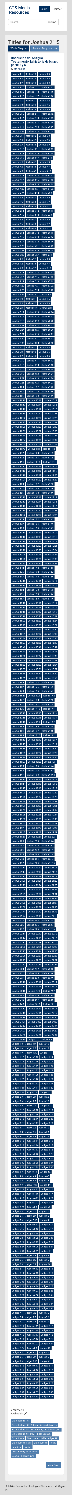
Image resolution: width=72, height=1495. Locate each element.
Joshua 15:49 (18, 660)
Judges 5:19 (32, 1233)
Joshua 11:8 (47, 457)
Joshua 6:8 (17, 228)
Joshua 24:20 (50, 1017)
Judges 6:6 (30, 1260)
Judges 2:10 (31, 1105)
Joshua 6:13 (47, 233)
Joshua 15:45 (50, 651)
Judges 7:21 (47, 1339)
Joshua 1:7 (17, 83)
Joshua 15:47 (34, 656)
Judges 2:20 (47, 1119)
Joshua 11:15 (18, 471)
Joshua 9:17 (33, 369)
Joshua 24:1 (34, 991)
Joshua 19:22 (50, 792)
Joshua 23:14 (34, 986)
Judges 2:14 (47, 1110)
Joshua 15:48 (50, 656)
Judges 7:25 (18, 1348)
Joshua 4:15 (33, 180)
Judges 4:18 (18, 1198)
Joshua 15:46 (18, 656)
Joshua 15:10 (18, 603)
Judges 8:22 (32, 1379)
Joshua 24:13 (34, 1008)
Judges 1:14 (47, 1057)
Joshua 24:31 (34, 1035)
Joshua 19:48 (34, 832)
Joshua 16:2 (33, 682)
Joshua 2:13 (18, 118)
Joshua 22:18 (34, 942)
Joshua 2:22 (18, 131)
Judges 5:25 (32, 1242)
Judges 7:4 (17, 1317)
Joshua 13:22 (18, 550)
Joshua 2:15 (47, 118)
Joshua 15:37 (18, 643)
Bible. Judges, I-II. (49, 1438)
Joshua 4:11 (18, 175)
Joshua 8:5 (44, 299)
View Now (53, 1465)
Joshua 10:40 (18, 444)
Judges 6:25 (47, 1286)
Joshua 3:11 (33, 149)
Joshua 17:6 (18, 704)
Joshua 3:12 (47, 149)
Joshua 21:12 (34, 867)
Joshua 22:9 (33, 929)
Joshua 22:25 (50, 951)
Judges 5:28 (32, 1247)
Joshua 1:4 (17, 78)
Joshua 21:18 (34, 876)
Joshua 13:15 (50, 537)
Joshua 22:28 (50, 956)
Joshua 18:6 (18, 731)
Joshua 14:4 (18, 572)
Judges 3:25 (18, 1163)
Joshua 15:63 (50, 678)
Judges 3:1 (17, 1127)
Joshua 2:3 (44, 100)
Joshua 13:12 (50, 532)
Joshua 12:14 (34, 502)
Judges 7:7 (17, 1321)
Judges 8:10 (31, 1361)
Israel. (53, 1443)
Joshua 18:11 (49, 735)
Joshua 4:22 (47, 189)
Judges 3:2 (30, 1127)
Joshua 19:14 (18, 784)
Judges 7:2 (30, 1313)
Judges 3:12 (47, 1141)
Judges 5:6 (17, 1216)
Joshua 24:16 (34, 1013)
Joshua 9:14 (33, 365)
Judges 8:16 (32, 1370)
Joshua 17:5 (47, 700)
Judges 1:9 (17, 1053)
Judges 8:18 (18, 1374)
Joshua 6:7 (44, 224)
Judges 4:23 (47, 1202)
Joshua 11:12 (18, 466)
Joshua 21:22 (50, 881)
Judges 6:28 (47, 1291)
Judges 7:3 (44, 1313)
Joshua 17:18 (18, 722)
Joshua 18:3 (18, 726)
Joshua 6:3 (31, 219)
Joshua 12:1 (18, 484)
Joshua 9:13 (18, 365)
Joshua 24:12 (18, 1008)
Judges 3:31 (18, 1172)
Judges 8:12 (18, 1366)
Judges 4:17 (47, 1194)
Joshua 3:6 (44, 140)
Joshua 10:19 (18, 413)
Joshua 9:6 (44, 352)
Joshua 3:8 (31, 145)
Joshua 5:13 (47, 211)
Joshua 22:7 (47, 925)
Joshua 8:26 (47, 330)
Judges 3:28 (18, 1167)
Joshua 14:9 (47, 577)
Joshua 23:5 (33, 973)
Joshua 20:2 (18, 841)
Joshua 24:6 (18, 1000)
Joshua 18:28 (34, 762)
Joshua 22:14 (18, 938)
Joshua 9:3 (44, 347)
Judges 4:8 (44, 1180)
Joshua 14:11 (34, 581)
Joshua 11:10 (33, 462)
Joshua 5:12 (33, 211)
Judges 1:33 (18, 1088)
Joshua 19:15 (34, 784)
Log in (44, 9)
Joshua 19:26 (18, 801)
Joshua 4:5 (17, 167)
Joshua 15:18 (50, 612)
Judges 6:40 (47, 1308)
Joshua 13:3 (47, 519)
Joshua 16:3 (47, 682)
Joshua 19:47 (18, 832)
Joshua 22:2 (18, 920)
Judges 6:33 (32, 1299)
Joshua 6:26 (18, 255)
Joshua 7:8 (17, 268)
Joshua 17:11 (49, 709)
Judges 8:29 (47, 1388)
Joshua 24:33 (18, 1039)
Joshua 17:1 (34, 696)
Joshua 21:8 (18, 863)
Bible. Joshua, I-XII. (21, 1421)
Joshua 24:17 (50, 1013)
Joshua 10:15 (50, 405)
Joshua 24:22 (34, 1022)
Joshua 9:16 (18, 369)
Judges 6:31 (47, 1295)
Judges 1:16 (32, 1061)
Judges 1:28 (32, 1079)
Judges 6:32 (18, 1299)
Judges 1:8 (44, 1048)
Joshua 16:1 (18, 682)
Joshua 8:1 (32, 294)
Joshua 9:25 (18, 383)
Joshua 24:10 (33, 1004)
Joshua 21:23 (18, 885)
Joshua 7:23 (18, 290)
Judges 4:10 (31, 1185)
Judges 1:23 (47, 1070)
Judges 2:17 (47, 1114)
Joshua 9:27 (47, 383)
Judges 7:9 (44, 1321)
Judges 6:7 (44, 1260)
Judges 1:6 (17, 1048)
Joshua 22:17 (18, 942)
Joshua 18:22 (34, 753)
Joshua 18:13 (34, 740)
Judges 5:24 (18, 1242)
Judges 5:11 (46, 1220)
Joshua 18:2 (49, 722)
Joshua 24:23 (50, 1022)
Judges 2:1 (32, 1092)
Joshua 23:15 (50, 986)
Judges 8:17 (47, 1370)
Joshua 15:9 (47, 599)
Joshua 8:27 (18, 334)
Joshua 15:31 (18, 634)
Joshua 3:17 (33, 158)
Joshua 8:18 (18, 321)
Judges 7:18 (47, 1335)
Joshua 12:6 (47, 488)
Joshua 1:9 (44, 83)
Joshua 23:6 (47, 973)
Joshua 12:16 (18, 506)
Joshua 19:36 (34, 815)
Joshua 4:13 (47, 175)
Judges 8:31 (32, 1392)
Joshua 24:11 (49, 1004)
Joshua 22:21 (34, 947)
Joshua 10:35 (34, 435)
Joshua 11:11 (49, 462)
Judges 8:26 (47, 1383)
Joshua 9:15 (47, 365)
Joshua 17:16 (34, 718)
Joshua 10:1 (18, 387)
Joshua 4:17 (18, 184)
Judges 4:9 (17, 1185)
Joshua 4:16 (47, 180)
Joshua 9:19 (18, 374)
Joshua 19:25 (50, 797)
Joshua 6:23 (18, 250)
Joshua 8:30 (18, 338)
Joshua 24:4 (33, 995)
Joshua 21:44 (18, 916)
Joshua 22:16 (50, 938)
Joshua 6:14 (18, 237)
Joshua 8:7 (31, 303)
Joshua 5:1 (46, 193)
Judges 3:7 (17, 1136)
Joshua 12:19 (18, 510)
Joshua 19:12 (34, 779)
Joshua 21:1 (47, 850)
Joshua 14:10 (18, 581)
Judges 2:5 (44, 1097)
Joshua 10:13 (18, 405)
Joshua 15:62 (34, 678)
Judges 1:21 (18, 1070)
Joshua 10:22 (18, 418)
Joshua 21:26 (18, 889)
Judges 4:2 (45, 1172)
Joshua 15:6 (47, 594)
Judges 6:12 (32, 1269)
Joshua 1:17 (33, 96)
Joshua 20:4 (47, 841)
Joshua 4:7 (44, 167)
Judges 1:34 (32, 1088)
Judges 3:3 (44, 1127)
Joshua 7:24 (33, 290)
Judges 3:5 (30, 1132)
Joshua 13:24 (50, 550)
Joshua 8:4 (31, 299)
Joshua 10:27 (50, 422)
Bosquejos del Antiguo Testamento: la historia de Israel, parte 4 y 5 (34, 61)
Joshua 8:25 (33, 330)
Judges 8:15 (18, 1370)
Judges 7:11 (32, 1326)
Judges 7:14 (32, 1330)
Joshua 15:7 (18, 599)
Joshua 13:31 (18, 563)
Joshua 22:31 (50, 960)
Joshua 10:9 (47, 396)
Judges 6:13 (47, 1269)
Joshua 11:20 (50, 475)
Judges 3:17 (32, 1150)
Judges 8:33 (18, 1396)
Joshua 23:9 (47, 978)
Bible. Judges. (40, 1443)
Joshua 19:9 (33, 775)
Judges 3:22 (18, 1158)
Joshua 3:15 (47, 153)
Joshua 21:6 (33, 859)
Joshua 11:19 (34, 475)
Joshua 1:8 (31, 83)
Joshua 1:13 (18, 92)
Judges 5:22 (32, 1238)
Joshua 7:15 (33, 277)
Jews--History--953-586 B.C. (25, 1451)
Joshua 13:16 (18, 541)
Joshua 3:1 (17, 136)
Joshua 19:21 (34, 792)
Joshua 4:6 (31, 167)
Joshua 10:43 (18, 449)
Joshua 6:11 (18, 233)
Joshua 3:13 (18, 153)
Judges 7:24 (47, 1343)
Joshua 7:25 (47, 290)
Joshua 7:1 (46, 255)
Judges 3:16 (18, 1150)
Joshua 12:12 (50, 497)
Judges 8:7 (30, 1357)
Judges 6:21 (32, 1282)
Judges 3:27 (47, 1163)
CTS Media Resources (19, 10)
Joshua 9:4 (17, 352)
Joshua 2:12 (47, 114)
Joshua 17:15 (18, 718)
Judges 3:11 (32, 1141)
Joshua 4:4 (44, 162)
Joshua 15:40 (18, 647)
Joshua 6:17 (18, 241)
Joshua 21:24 (34, 885)
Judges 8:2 (45, 1348)
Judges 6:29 (18, 1295)
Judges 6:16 (47, 1273)
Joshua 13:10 (18, 532)
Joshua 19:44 (18, 828)
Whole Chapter (18, 48)
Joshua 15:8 (33, 599)
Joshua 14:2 (33, 568)
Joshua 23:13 (18, 986)
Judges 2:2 (45, 1092)
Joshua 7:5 (17, 264)
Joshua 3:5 (31, 140)
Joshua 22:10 (48, 929)
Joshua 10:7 (18, 396)
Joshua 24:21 (18, 1022)
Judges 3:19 (18, 1154)
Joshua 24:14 (50, 1008)
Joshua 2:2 (31, 100)
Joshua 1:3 (44, 74)
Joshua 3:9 (44, 145)
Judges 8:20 (47, 1374)
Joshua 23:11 (34, 982)
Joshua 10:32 (34, 431)
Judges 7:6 (44, 1317)
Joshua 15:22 (18, 621)
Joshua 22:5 (18, 925)
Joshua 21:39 (34, 907)
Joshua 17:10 (33, 709)
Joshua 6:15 (33, 237)
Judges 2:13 (32, 1110)
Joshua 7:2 (17, 259)
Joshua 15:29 (34, 629)
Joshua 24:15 (18, 1013)
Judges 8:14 (47, 1366)
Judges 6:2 (17, 1255)
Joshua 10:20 (34, 413)
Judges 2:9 (17, 1105)
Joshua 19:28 (50, 801)
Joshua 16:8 (33, 691)
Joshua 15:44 (34, 651)
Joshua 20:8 (18, 850)
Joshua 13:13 (18, 537)
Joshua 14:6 (47, 572)
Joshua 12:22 (18, 515)
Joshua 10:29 (34, 427)
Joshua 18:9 (18, 735)
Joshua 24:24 (18, 1026)
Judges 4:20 (47, 1198)
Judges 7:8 (30, 1321)
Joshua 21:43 (50, 912)
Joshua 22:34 (50, 964)
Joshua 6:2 (17, 219)
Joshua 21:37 (50, 903)
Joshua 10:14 (34, 405)
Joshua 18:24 (18, 757)
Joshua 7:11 (18, 272)
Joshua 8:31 (33, 338)
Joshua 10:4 (18, 391)
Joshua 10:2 (33, 387)
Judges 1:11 (46, 1053)
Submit (52, 22)
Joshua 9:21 (47, 374)
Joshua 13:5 (33, 524)
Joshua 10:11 (34, 400)
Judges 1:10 (31, 1053)
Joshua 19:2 (18, 766)
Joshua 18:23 (50, 753)
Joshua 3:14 (33, 153)
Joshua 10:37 (18, 440)
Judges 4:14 (47, 1189)
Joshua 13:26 (34, 554)
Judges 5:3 (17, 1211)
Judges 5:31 (32, 1251)
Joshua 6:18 (33, 241)
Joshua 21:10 (48, 863)
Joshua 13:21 (50, 546)
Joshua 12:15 (50, 502)
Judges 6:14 (18, 1273)
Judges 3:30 (47, 1167)
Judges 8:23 (47, 1379)
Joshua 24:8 (47, 1000)
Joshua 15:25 (18, 625)
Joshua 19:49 (50, 832)
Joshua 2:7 (17, 109)
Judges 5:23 (47, 1238)
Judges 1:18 (18, 1066)
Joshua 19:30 (34, 806)
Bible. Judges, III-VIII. (21, 1443)
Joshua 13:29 (34, 559)
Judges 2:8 (44, 1101)
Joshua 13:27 (50, 554)
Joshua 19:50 (18, 837)
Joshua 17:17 (50, 718)
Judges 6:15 (32, 1273)
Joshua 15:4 (18, 594)
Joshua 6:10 (45, 228)
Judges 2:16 (32, 1114)
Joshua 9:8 (31, 356)
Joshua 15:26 (34, 625)
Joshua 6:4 (44, 219)
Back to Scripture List (45, 48)
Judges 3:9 (44, 1136)
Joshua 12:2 (33, 484)
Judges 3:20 (32, 1154)
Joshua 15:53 (34, 665)
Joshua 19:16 (50, 784)
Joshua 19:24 (34, 797)
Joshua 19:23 (18, 797)
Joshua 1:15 (47, 92)
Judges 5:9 (17, 1220)
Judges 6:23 (18, 1286)
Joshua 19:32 (18, 810)
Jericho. (27, 1447)
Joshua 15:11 (34, 603)
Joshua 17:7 (33, 704)
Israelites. (16, 1447)
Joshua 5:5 (17, 202)
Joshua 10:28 (18, 427)
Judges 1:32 (47, 1083)
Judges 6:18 (32, 1277)
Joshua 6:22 (47, 246)
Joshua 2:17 (33, 122)
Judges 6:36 (32, 1304)
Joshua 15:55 (18, 669)
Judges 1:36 (18, 1092)
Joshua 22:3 (33, 920)
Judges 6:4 (44, 1255)
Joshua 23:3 (47, 969)
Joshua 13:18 (50, 541)
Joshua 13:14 (34, 537)
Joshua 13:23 (34, 550)
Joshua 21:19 (50, 876)
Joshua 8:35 (47, 343)
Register (57, 9)
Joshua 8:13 (33, 312)
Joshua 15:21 (50, 616)
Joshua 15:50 (34, 660)
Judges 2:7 (30, 1101)
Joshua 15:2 (33, 590)
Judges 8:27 (18, 1388)
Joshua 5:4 (44, 197)
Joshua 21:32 (18, 898)
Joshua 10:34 (18, 435)
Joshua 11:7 (33, 457)
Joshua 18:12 (18, 740)
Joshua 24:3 (18, 995)
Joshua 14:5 (33, 572)
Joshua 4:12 (33, 175)
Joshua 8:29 (47, 334)
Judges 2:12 (18, 1110)
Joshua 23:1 (18, 969)
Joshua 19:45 (34, 828)
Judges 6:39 (32, 1308)
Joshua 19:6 (33, 770)
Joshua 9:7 (17, 356)
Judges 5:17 (47, 1229)
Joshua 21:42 (34, 912)
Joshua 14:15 (50, 585)
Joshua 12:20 (34, 510)
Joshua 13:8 (33, 528)
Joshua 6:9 (31, 228)
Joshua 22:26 (18, 956)
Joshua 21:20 (18, 881)
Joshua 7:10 (45, 268)
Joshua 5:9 (31, 206)
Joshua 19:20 (18, 792)
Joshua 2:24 (47, 131)
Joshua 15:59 (34, 673)
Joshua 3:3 (44, 136)
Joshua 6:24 (33, 250)
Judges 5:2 (45, 1207)
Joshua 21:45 (34, 916)
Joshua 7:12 (33, 272)
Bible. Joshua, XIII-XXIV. (23, 1434)
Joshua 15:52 (18, 665)
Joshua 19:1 (50, 762)
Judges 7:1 (17, 1313)
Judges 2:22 (32, 1123)
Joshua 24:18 (18, 1017)
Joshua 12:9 (47, 493)
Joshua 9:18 (47, 369)
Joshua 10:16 (18, 409)
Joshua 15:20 (34, 616)
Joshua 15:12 (50, 603)
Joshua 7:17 (18, 281)
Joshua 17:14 (50, 713)
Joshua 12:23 (34, 515)
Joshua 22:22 (50, 947)
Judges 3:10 (18, 1141)
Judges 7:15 (47, 1330)
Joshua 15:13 (18, 607)
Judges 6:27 (32, 1291)
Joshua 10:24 (50, 418)
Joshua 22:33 (34, 964)
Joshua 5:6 (31, 202)
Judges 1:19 (32, 1066)
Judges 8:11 (46, 1361)
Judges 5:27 (18, 1247)
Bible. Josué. (18, 1438)
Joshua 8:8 (44, 303)
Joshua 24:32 (50, 1035)
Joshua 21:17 (18, 876)
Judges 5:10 (31, 1220)
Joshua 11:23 (50, 480)
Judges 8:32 (47, 1392)
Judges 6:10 (45, 1264)
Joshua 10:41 (34, 444)
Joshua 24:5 (47, 995)
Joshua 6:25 (47, 250)
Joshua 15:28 (18, 629)
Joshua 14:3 (47, 568)
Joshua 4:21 (33, 189)
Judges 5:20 (47, 1233)
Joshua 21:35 (18, 903)
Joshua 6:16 (47, 237)
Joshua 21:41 (18, 912)
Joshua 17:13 (34, 713)
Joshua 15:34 (18, 638)
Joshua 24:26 (50, 1026)
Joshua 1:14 (33, 92)
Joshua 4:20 (18, 189)
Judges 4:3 (17, 1176)
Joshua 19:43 (50, 823)
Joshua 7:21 (33, 286)
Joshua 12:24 (50, 515)
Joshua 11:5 (47, 453)
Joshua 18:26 (50, 757)
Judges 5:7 (30, 1216)
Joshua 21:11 (18, 867)
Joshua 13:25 (18, 554)
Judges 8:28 (32, 1388)
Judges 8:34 (32, 1396)
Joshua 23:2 (33, 969)
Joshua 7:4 (44, 259)
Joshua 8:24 (18, 330)
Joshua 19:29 (18, 806)
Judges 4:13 (32, 1189)
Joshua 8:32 (47, 338)
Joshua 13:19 (18, 546)
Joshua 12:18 (50, 506)
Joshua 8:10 (32, 308)
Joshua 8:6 (17, 303)
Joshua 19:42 (34, 823)
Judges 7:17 (32, 1335)
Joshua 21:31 (50, 894)
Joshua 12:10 (18, 497)
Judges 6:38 (18, 1308)
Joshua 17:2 (49, 696)
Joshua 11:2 (49, 449)
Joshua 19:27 (34, 801)
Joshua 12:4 (18, 488)
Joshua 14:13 (18, 585)
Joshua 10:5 (33, 391)
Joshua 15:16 (18, 612)
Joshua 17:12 (18, 713)
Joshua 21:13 (50, 867)
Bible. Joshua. (44, 1434)
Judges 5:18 (18, 1233)
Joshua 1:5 (31, 78)
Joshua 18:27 (18, 762)
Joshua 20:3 (33, 841)
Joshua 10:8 (33, 396)
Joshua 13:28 (18, 559)
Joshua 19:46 (50, 828)
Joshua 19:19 (50, 788)
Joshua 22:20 (18, 947)
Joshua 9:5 (31, 352)
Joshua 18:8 (47, 731)
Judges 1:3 (17, 1044)
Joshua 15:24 (50, 621)
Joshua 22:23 (18, 951)
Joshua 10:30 (50, 427)
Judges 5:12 (18, 1224)
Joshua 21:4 (47, 854)
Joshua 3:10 (18, 149)
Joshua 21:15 (34, 872)
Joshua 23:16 (18, 991)
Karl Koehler (19, 69)
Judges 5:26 (47, 1242)
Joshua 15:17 (34, 612)
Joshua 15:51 (50, 660)
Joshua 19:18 (34, 788)
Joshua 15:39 (50, 643)
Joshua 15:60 (50, 673)
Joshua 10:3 (47, 387)
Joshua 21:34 (50, 898)
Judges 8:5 (44, 1352)
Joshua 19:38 (18, 819)
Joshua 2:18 (47, 122)
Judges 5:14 (47, 1224)
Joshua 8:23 (47, 325)
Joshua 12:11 (34, 497)
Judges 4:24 (18, 1207)
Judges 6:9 (30, 1264)
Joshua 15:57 (50, 669)
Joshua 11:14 (50, 466)
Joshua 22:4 (47, 920)
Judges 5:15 (18, 1229)
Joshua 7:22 (47, 286)
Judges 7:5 (30, 1317)
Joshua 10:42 (50, 444)
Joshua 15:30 (50, 629)
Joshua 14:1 (18, 568)
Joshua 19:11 (18, 779)
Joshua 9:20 (33, 374)
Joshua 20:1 (50, 837)
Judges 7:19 (18, 1339)
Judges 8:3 (17, 1352)
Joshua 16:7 (18, 691)
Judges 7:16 (18, 1335)
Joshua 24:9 (18, 1004)
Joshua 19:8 (18, 775)
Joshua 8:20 (47, 321)
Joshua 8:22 (33, 325)
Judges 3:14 (32, 1145)
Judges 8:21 (18, 1379)
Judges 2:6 (17, 1101)
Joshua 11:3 (18, 453)
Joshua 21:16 (50, 872)
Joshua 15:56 (34, 669)
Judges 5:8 (44, 1216)
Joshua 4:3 (31, 162)
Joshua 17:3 (18, 700)
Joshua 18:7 (33, 731)
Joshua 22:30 (34, 960)
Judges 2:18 (18, 1119)
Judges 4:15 (18, 1194)
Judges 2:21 (18, 1123)
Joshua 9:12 (47, 361)
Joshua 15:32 (34, 634)
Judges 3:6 (44, 1132)
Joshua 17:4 (33, 700)
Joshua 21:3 (33, 854)
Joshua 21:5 (18, 859)
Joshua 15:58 (18, 673)
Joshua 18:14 (50, 740)
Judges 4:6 (17, 1180)
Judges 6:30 (32, 1295)
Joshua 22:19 (50, 942)
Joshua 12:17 (34, 506)
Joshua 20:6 (33, 845)
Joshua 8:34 (33, 343)
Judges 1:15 (18, 1061)
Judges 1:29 (47, 1079)
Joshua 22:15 (34, 938)
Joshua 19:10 (48, 775)
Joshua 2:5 (31, 105)
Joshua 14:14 (34, 585)
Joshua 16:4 (18, 687)
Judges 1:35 (47, 1088)
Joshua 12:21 (50, 510)
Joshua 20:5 (18, 845)
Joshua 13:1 (18, 519)
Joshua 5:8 (17, 206)
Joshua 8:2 (45, 294)
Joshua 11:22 (34, 480)
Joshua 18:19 (34, 748)
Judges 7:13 (18, 1330)
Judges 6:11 (18, 1269)
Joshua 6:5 (17, 224)
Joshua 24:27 (18, 1031)
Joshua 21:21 (34, 881)
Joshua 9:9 (44, 356)
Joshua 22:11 (18, 934)
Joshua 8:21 (18, 325)
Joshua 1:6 (44, 78)
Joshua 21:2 (18, 854)
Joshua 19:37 (50, 815)
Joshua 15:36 (50, 638)
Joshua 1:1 (17, 74)
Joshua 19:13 (50, 779)
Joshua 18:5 (47, 726)
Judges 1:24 (18, 1075)
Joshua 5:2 (17, 197)
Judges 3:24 (47, 1158)
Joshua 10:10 (18, 400)
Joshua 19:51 (34, 837)
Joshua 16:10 (18, 696)
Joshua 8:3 (17, 299)
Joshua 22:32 (18, 964)
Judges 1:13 (32, 1057)
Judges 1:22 (32, 1070)
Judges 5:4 (30, 1211)
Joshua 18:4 (33, 726)
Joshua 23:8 (33, 978)
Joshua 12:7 (18, 493)
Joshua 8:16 (33, 316)
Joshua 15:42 (50, 647)
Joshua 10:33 (50, 431)
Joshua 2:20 (33, 127)
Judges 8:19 (32, 1374)
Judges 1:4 (30, 1044)
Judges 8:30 (18, 1392)
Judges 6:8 (17, 1264)
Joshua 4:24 (33, 193)
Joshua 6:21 (33, 246)
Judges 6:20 (18, 1282)
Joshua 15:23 (34, 621)
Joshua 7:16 (47, 277)
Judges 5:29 (47, 1247)
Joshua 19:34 (50, 810)
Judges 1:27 (18, 1079)
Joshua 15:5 (33, 594)
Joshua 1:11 (33, 87)
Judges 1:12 (18, 1057)
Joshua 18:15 (18, 744)
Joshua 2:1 (17, 100)
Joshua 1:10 (18, 87)
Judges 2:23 (47, 1123)
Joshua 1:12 (47, 87)
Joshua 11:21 (18, 480)
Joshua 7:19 (47, 281)
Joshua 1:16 (18, 96)
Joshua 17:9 (18, 709)
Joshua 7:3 (31, 259)
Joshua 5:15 (33, 215)
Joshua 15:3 (47, 590)
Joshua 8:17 (47, 316)
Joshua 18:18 (18, 748)
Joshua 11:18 (18, 475)
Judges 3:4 (17, 1132)
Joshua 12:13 (18, 502)
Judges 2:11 (46, 1105)
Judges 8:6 (17, 1357)
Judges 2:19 (32, 1119)
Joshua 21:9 (33, 863)
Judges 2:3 (17, 1097)
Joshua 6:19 (47, 241)
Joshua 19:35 (18, 815)
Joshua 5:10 (45, 206)
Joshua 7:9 (31, 268)
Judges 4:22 (32, 1202)
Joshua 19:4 (47, 766)
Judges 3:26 (32, 1163)
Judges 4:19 (32, 1198)
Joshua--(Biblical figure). (23, 1456)
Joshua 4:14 (18, 180)
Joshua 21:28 (50, 889)
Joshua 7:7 (44, 264)
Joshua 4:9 (31, 171)
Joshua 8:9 (17, 308)
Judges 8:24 (18, 1383)
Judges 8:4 (30, 1352)
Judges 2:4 (30, 1097)
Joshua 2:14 (33, 118)
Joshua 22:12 (34, 934)
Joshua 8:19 (33, 321)
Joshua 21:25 (50, 885)
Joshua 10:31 (18, 431)
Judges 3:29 (32, 1167)
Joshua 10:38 (34, 440)
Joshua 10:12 (50, 400)
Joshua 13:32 (34, 563)
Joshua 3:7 (17, 145)
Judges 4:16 (32, 1194)
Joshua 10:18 (50, 409)
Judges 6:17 (18, 1277)
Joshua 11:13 (34, 466)
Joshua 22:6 (33, 925)
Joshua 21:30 (34, 894)
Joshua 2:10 (18, 114)
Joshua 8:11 (46, 308)
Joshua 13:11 (34, 532)
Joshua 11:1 (34, 449)
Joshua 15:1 (18, 590)
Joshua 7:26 (18, 294)
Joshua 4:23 (18, 193)
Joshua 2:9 (44, 109)
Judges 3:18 (47, 1150)
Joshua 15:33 (50, 634)
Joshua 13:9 (47, 528)
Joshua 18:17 (50, 744)
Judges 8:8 (44, 1357)
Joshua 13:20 (34, 546)
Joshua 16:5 (33, 687)
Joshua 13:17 (34, 541)
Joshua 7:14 (18, 277)
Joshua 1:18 (47, 96)
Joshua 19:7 (47, 770)
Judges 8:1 (32, 1348)
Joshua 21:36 (34, 903)
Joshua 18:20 (50, 748)
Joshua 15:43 (18, 651)
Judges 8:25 (32, 1383)
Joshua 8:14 (47, 312)
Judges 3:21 (47, 1154)
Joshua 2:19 (18, 127)
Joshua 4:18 (33, 184)
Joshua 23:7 (18, 978)
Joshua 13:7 (18, 528)
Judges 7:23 (32, 1343)
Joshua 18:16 (34, 744)
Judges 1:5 (44, 1044)
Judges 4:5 (44, 1176)
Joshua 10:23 (34, 418)
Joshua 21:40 (50, 907)
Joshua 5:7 (44, 202)
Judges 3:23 (32, 1158)
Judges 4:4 (30, 1176)
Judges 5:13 (32, 1224)
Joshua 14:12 (50, 581)
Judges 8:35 (47, 1396)
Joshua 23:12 (50, 982)
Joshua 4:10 (45, 171)
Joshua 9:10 (18, 361)
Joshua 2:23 (33, 131)
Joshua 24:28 (34, 1031)
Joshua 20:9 (33, 850)
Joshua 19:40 (50, 819)
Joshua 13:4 (18, 524)
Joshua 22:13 (50, 934)
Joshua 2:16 (18, 122)
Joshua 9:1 (17, 347)
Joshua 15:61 (18, 678)
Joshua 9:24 (47, 378)
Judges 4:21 (18, 1202)
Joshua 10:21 (50, 413)
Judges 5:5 (44, 1211)
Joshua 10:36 (50, 435)
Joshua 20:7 (47, 845)
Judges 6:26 (18, 1291)
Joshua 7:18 (33, 281)
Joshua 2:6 (44, 105)
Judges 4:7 (30, 1180)
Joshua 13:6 (47, 524)
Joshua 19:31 (50, 806)
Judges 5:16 (32, 1229)
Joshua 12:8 (33, 493)
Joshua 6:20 (18, 246)
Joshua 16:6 (47, 687)
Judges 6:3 (30, 1255)
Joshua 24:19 (34, 1017)
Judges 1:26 (47, 1075)
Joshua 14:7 (18, 577)
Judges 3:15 (47, 1145)
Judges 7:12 (47, 1326)
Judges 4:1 (32, 1172)
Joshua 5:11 (18, 211)
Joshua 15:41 (34, 647)
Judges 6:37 (47, 1304)
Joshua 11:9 (18, 462)
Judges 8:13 (32, 1366)
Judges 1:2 (46, 1039)
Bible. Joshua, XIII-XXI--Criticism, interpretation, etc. (36, 1429)
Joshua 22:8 (18, 929)
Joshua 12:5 (33, 488)
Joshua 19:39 (34, 819)
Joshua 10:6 (47, 391)
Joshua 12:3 (47, 484)
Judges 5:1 (32, 1207)
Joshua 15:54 (50, 665)
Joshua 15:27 (50, 625)
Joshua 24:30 (18, 1035)
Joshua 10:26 (34, 422)
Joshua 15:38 (34, 643)
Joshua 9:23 (33, 378)
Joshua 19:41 (18, 823)
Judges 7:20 (32, 1339)
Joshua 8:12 (18, 312)
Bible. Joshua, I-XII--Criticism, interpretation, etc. (34, 1425)
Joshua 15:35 (34, 638)
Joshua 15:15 (50, 607)
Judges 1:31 (32, 1083)
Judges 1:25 (32, 1075)
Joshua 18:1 (34, 722)
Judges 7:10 (18, 1326)
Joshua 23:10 (18, 982)
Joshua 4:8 (17, 171)
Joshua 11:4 (33, 453)
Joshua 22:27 (34, 956)
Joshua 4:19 (47, 184)
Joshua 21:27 (34, 889)
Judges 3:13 (18, 1145)
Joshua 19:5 (18, 770)
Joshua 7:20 (18, 286)
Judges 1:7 (30, 1048)
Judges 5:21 (18, 1238)
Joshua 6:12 (33, 233)
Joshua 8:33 (18, 343)
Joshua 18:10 (33, 735)
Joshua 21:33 (34, 898)
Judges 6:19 (47, 1277)
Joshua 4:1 (46, 158)
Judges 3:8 (30, 1136)
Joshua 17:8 (47, 704)
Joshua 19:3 (33, 766)
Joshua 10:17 (34, 409)
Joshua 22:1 (50, 916)
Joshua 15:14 (34, 607)
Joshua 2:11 (33, 114)
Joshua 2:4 (17, 105)
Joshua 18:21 (18, 753)
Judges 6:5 (17, 1260)
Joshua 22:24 (34, 951)
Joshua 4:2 (17, 162)
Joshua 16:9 (47, 691)
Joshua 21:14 (18, 872)
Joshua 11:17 (50, 471)
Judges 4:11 (46, 1185)
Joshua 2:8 (31, 109)
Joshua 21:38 (18, 907)
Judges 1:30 (18, 1083)
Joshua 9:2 (31, 347)
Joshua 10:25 (18, 422)
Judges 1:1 (33, 1039)
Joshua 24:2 (49, 991)
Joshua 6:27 (33, 255)
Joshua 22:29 (18, 960)
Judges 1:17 (47, 1061)
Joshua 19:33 (34, 810)
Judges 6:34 (47, 1299)
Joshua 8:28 (33, 334)
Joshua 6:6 (31, 224)
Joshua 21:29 (18, 894)
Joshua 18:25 (34, 757)
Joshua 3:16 (18, 158)
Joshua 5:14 (18, 215)
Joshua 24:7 (33, 1000)
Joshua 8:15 (18, 316)
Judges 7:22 (18, 1343)
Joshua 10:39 (50, 440)
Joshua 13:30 (50, 559)
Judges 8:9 (17, 1361)
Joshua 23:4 (18, 973)
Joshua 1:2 (31, 74)
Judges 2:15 (18, 1114)
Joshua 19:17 (18, 788)
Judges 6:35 (18, 1304)
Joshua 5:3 (31, 197)
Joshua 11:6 (18, 457)
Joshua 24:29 (50, 1031)
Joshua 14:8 (33, 577)
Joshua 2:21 (47, 127)
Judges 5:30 (18, 1251)
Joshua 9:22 (18, 378)
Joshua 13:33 (50, 563)
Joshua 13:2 (33, 519)
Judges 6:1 (46, 1251)
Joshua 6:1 (46, 215)
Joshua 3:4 (17, 140)
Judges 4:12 (18, 1189)
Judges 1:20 (47, 1066)
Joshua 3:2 (31, 136)
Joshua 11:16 (34, 471)
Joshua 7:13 (47, 272)
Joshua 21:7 (47, 859)
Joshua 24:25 (34, 1026)
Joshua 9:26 (33, 383)
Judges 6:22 (47, 1282)
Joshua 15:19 (18, 616)
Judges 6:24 (32, 1286)
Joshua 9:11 (33, 361)
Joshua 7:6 (31, 264)
